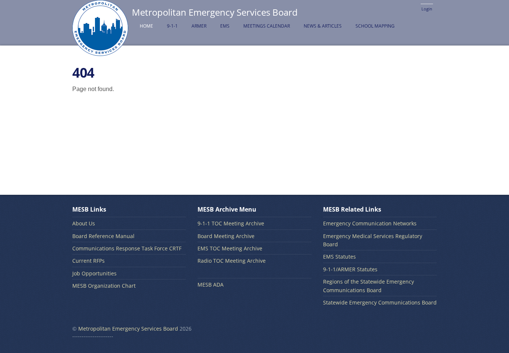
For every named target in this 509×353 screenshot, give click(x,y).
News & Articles (323, 26)
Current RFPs (88, 260)
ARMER (199, 26)
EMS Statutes (339, 256)
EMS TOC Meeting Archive (229, 248)
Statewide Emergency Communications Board (380, 302)
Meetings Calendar (266, 26)
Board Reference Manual (103, 236)
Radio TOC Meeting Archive (231, 260)
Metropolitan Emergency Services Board (128, 328)
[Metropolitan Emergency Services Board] (100, 52)
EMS (225, 26)
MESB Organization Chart (104, 285)
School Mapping (375, 26)
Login (426, 9)
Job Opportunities (94, 273)
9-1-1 (172, 26)
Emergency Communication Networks (370, 223)
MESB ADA (210, 284)
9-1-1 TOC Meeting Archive (230, 223)
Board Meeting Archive (226, 236)
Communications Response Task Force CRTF (126, 248)
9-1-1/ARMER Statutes (350, 269)
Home (146, 26)
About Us (83, 223)
